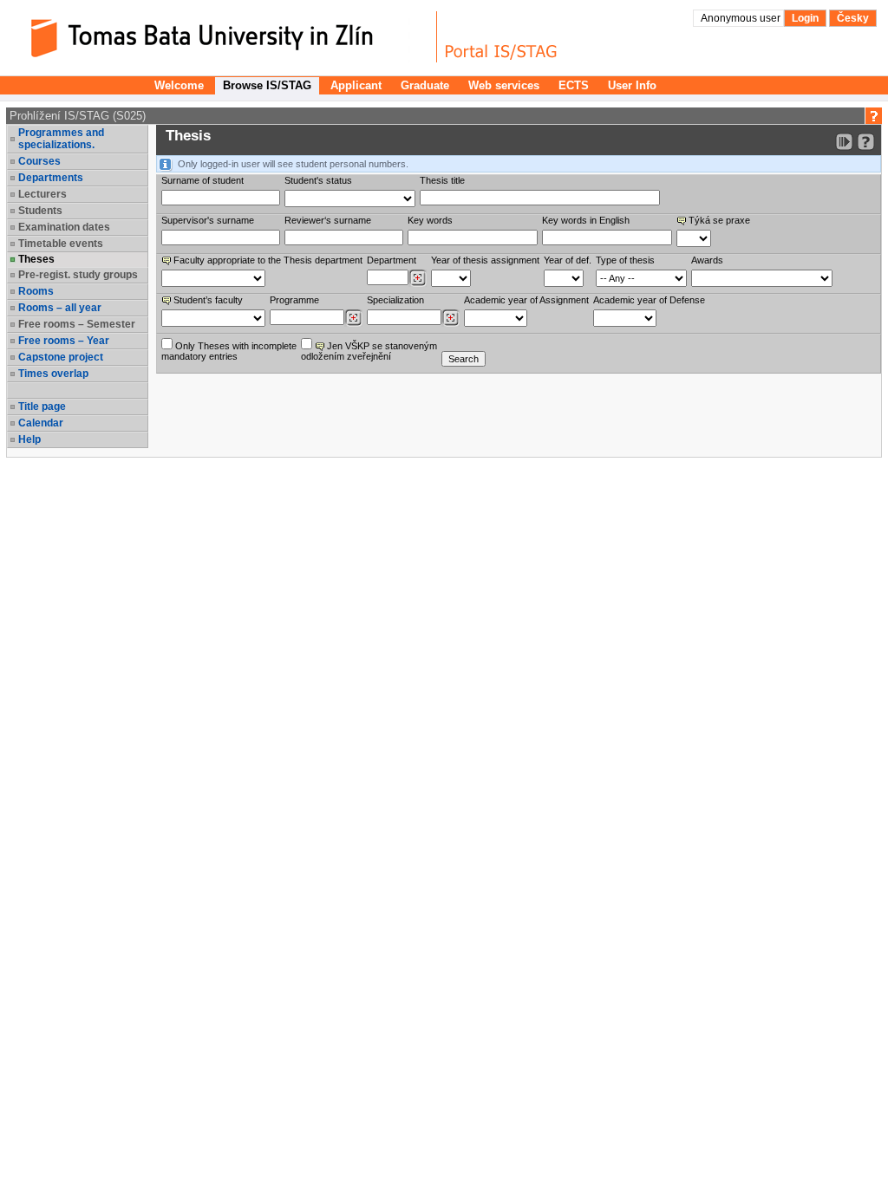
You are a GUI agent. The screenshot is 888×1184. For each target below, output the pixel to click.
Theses (36, 259)
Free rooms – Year (63, 341)
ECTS (573, 85)
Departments (50, 178)
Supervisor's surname (207, 220)
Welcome (179, 85)
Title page (42, 406)
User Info (632, 85)
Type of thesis (625, 260)
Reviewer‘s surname (327, 220)
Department (391, 260)
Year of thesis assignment (485, 260)
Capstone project (60, 357)
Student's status (318, 180)
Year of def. (567, 260)
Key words (430, 220)
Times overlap (53, 374)
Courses (39, 161)
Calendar (40, 423)
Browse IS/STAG (267, 85)
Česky (853, 18)
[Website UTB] (223, 36)
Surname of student (202, 180)
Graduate (425, 85)
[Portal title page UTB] (501, 36)
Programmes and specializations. (61, 139)
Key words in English (586, 220)
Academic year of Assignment (526, 300)
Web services (503, 85)
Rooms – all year (59, 308)
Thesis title (442, 180)
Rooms (36, 291)
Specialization (395, 300)
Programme (294, 300)
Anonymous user (742, 18)
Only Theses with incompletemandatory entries (229, 351)
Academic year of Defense (649, 300)
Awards (707, 260)
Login (805, 18)
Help (29, 439)
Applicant (356, 85)
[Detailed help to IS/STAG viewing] (866, 142)
